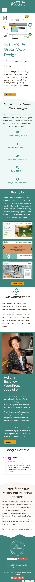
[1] (17, 242)
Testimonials (17, 568)
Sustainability (22, 565)
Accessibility (11, 565)
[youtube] (19, 578)
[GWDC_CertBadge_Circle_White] (17, 541)
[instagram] (12, 578)
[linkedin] (15, 578)
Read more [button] (7, 471)
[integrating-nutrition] (17, 262)
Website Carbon (22, 559)
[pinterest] (22, 578)
